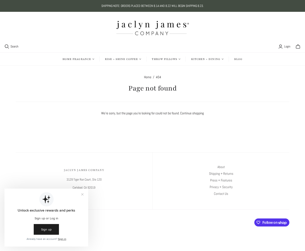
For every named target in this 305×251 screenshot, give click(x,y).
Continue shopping (192, 113)
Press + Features (221, 180)
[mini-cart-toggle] (298, 46)
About (221, 167)
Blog (238, 59)
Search (14, 46)
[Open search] (7, 46)
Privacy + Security (221, 187)
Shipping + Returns (221, 173)
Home (147, 77)
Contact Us (221, 193)
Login (287, 46)
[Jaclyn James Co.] (152, 28)
